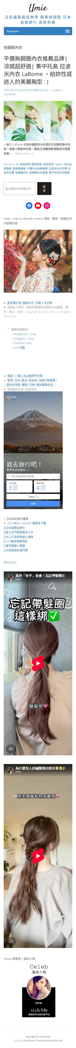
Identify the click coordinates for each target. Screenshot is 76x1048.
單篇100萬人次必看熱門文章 (25, 376)
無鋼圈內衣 (21, 172)
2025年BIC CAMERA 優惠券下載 (26, 523)
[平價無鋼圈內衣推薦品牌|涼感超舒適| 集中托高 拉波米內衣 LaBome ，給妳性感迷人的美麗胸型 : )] (38, 140)
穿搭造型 (48, 164)
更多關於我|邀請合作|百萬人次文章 (29, 303)
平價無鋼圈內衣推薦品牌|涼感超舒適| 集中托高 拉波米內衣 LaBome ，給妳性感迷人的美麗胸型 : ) (38, 70)
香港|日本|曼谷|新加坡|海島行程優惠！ (32, 380)
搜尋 (44, 188)
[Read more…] (24, 153)
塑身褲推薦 (19, 168)
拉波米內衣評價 (58, 168)
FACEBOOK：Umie (24, 334)
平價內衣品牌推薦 (37, 168)
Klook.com (10, 562)
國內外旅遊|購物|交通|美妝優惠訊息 (29, 384)
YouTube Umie (22, 343)
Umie (38, 8)
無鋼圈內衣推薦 (39, 172)
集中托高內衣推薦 (59, 172)
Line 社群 (19, 347)
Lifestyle (18, 1040)
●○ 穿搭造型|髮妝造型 (29, 164)
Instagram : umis (23, 338)
